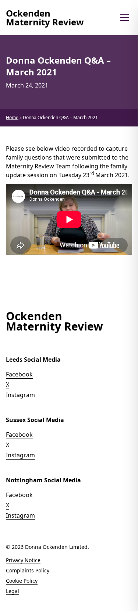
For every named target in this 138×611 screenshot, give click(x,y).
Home (12, 117)
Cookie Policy (22, 580)
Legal (12, 590)
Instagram (20, 395)
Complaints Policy (27, 570)
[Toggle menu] (124, 17)
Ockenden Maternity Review (45, 17)
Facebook (19, 374)
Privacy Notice (23, 560)
